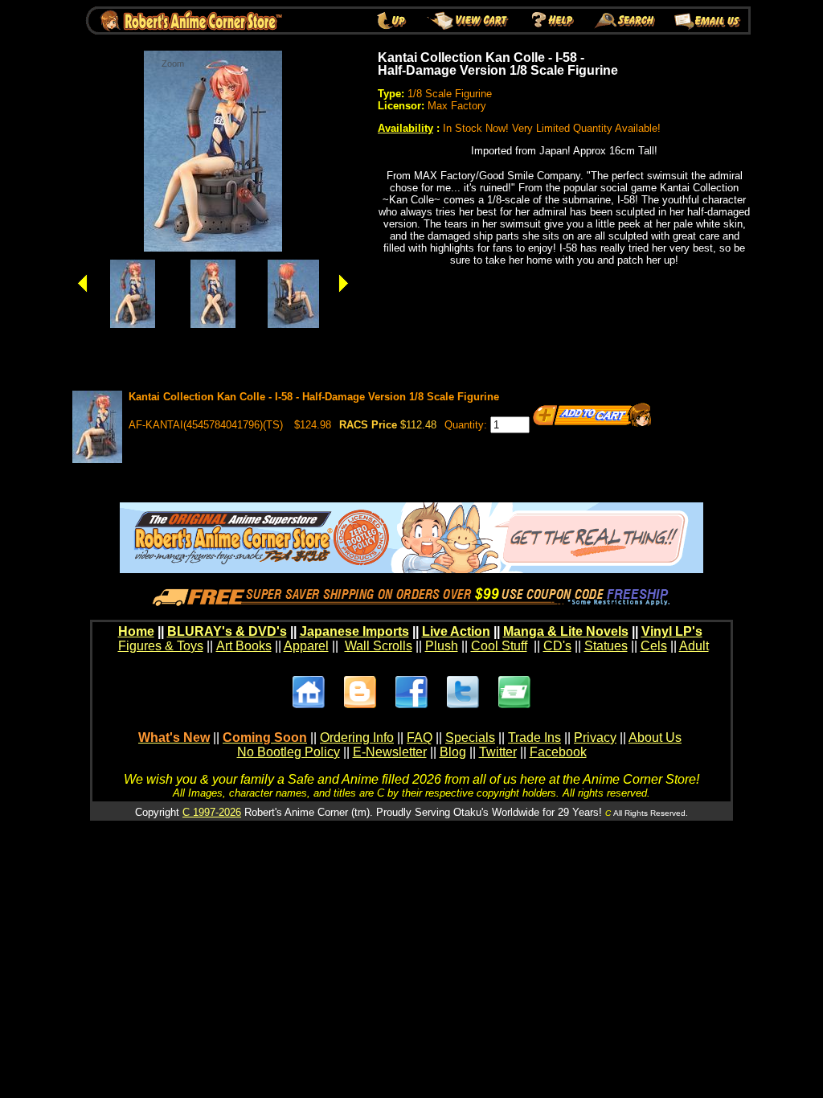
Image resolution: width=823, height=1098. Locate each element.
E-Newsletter (390, 752)
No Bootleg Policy (288, 752)
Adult (694, 646)
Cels (654, 646)
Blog (453, 752)
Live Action (456, 631)
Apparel (306, 646)
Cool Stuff (499, 646)
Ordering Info (357, 737)
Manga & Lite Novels (566, 631)
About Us (655, 737)
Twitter (498, 752)
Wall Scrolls (378, 646)
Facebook (558, 752)
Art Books (244, 646)
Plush (441, 646)
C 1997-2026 (211, 812)
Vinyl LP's (671, 631)
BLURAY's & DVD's (227, 631)
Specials (470, 737)
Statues (606, 646)
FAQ (419, 737)
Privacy (595, 737)
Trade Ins (534, 737)
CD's (557, 646)
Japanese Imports (354, 631)
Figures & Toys (160, 646)
